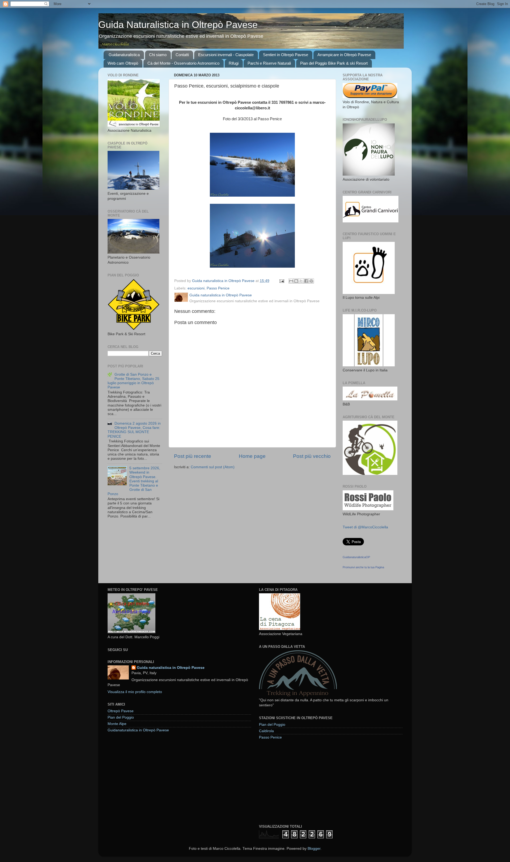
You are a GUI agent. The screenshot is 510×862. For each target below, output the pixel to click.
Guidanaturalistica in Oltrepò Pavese (138, 730)
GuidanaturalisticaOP (356, 557)
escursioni (196, 288)
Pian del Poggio (121, 717)
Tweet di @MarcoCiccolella (365, 527)
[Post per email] (281, 281)
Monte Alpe (117, 724)
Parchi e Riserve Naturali (269, 63)
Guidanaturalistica (124, 54)
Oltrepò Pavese (121, 711)
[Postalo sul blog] (296, 281)
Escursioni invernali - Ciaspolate (226, 54)
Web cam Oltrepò (123, 63)
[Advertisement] (299, 781)
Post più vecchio (312, 456)
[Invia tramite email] (291, 281)
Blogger (314, 849)
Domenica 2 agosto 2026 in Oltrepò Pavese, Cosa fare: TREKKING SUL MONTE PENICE (134, 429)
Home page (252, 456)
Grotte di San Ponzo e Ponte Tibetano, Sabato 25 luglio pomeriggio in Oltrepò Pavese (133, 380)
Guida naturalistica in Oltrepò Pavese (171, 668)
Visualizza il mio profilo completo (135, 692)
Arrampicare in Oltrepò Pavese (344, 54)
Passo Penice (218, 288)
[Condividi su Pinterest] (311, 281)
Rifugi (234, 63)
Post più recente (192, 456)
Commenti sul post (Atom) (213, 467)
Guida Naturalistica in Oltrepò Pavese (178, 24)
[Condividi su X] (301, 281)
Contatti (182, 54)
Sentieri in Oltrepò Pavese (285, 54)
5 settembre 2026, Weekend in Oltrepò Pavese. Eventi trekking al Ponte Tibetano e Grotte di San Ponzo (134, 481)
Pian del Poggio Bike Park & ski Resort (334, 63)
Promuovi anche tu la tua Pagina (363, 567)
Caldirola (266, 731)
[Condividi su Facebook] (306, 281)
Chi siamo (158, 54)
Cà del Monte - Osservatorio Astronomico (183, 63)
